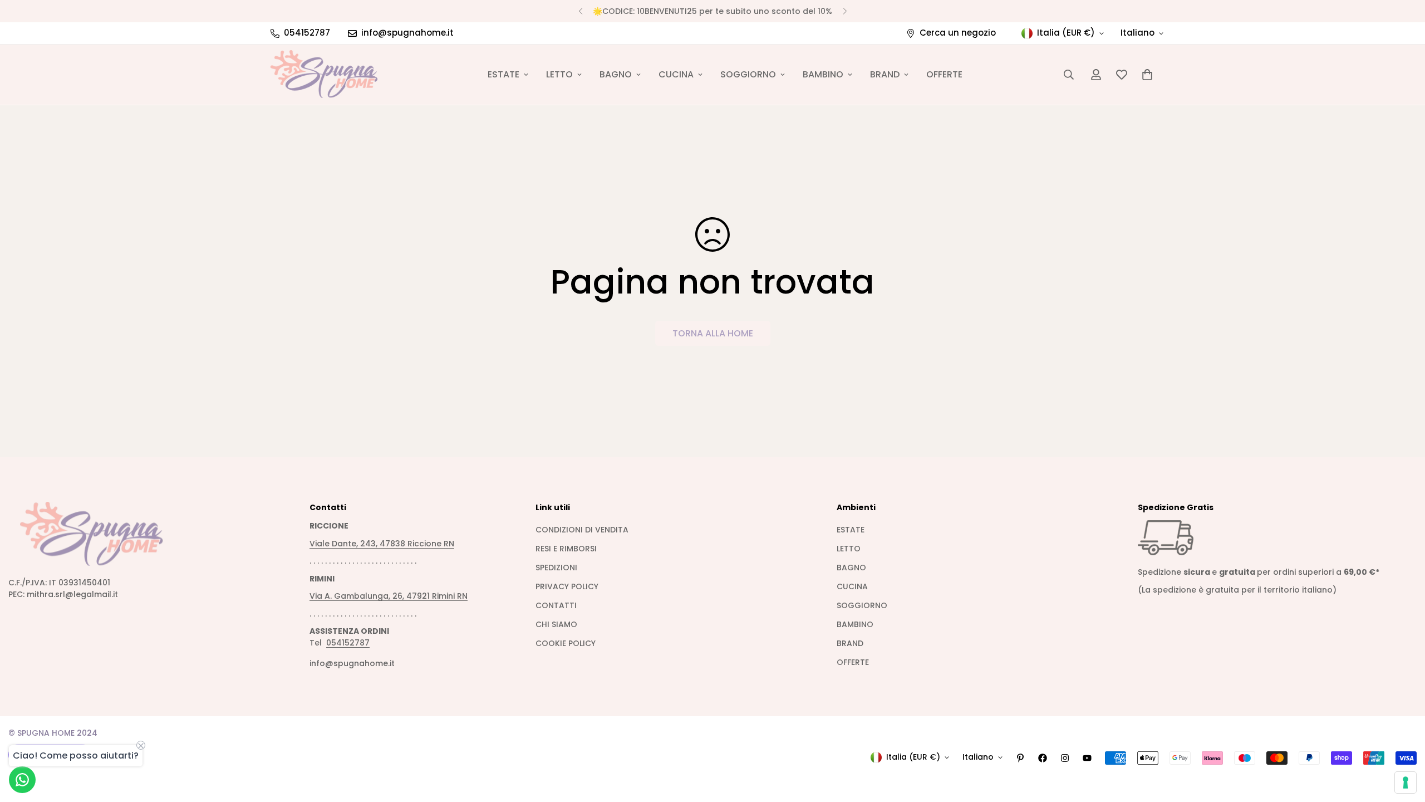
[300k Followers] (1042, 758)
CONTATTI (556, 605)
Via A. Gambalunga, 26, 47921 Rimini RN (388, 596)
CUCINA (676, 74)
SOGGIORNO (748, 74)
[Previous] (580, 11)
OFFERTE (944, 74)
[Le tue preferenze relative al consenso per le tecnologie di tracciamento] (1405, 782)
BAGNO (616, 74)
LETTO (559, 74)
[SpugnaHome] (324, 75)
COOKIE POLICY (565, 643)
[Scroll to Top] (1403, 741)
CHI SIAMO (556, 624)
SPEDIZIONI (556, 567)
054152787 (348, 642)
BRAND (885, 74)
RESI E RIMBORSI (566, 548)
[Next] (844, 11)
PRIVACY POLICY (566, 586)
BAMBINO (823, 74)
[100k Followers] (1064, 758)
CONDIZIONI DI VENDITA (581, 529)
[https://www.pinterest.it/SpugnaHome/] (1020, 758)
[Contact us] (22, 779)
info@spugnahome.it (352, 663)
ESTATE (503, 74)
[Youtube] (1087, 758)
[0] (1147, 74)
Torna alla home (712, 333)
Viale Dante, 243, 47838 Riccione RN (381, 543)
